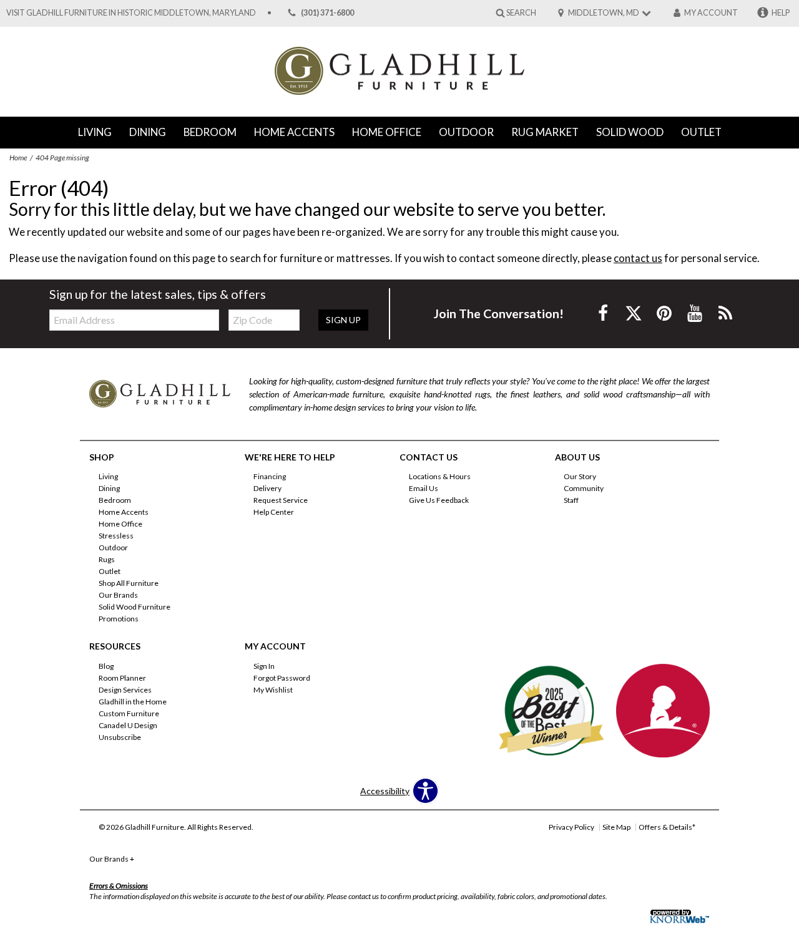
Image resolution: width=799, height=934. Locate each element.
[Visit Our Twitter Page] (634, 313)
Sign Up (343, 319)
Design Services (125, 689)
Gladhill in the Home (133, 701)
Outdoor (466, 132)
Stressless (116, 535)
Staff (571, 500)
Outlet (701, 132)
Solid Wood (630, 132)
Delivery (267, 488)
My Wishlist (273, 689)
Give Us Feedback (439, 500)
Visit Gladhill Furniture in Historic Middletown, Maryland (131, 12)
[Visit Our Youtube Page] (696, 313)
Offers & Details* (667, 827)
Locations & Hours (440, 476)
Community (584, 488)
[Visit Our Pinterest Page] (665, 313)
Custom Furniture (129, 713)
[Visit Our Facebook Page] (604, 313)
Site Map (616, 827)
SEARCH (521, 12)
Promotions (119, 618)
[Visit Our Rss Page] (725, 313)
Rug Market (545, 132)
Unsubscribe (120, 737)
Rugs (107, 559)
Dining (147, 132)
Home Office (386, 132)
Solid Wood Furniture (134, 606)
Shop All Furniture (129, 583)
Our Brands (118, 595)
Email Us (423, 488)
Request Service (280, 500)
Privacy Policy (571, 827)
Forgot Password (281, 678)
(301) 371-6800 (327, 12)
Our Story (580, 476)
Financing (269, 476)
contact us (638, 258)
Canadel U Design (128, 725)
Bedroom (210, 132)
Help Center (273, 512)
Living (95, 132)
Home (18, 157)
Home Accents (294, 132)
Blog (106, 666)
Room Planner (122, 678)
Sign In (264, 666)
